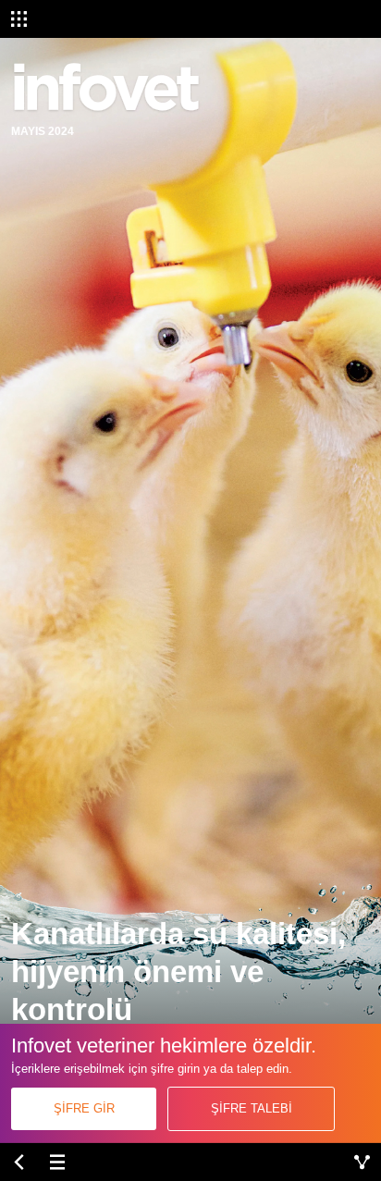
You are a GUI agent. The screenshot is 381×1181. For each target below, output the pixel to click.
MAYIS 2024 (42, 131)
